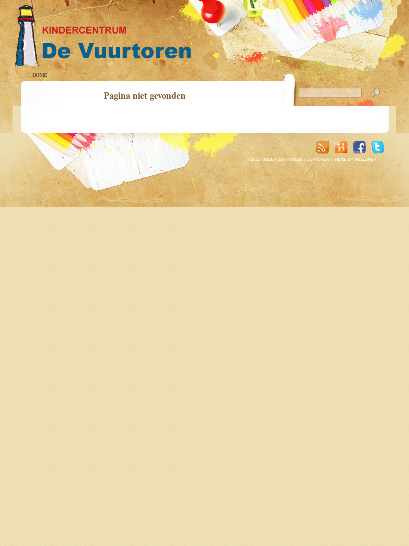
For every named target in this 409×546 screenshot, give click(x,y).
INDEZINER (365, 159)
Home (39, 75)
